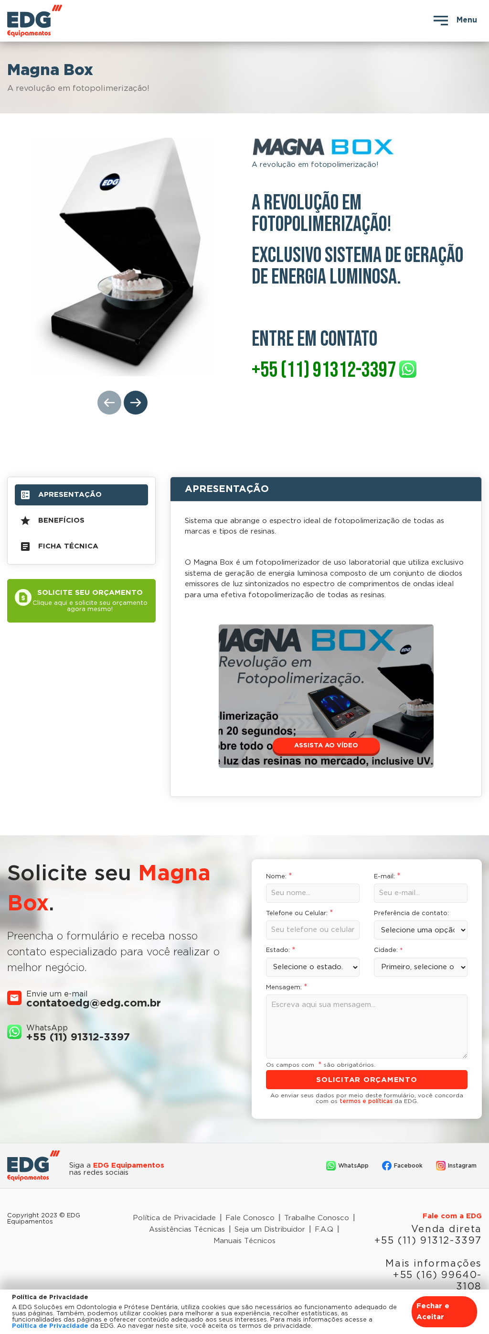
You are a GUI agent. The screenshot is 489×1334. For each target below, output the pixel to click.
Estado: (281, 950)
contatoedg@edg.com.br (93, 1003)
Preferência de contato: (411, 913)
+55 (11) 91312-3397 (78, 1037)
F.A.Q (324, 1229)
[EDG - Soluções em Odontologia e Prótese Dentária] (81, 21)
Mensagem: (287, 987)
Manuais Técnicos (244, 1241)
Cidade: (388, 950)
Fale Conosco (250, 1218)
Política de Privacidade (174, 1218)
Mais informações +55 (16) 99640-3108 (433, 1275)
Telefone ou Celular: (299, 913)
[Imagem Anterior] (109, 403)
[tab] (81, 494)
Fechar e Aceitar (432, 1311)
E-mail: (387, 877)
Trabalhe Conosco (316, 1218)
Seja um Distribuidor (269, 1229)
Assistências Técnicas (187, 1229)
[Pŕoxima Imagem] (136, 403)
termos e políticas (366, 1101)
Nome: (279, 877)
